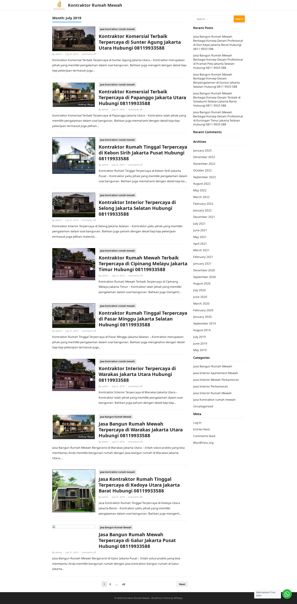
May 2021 (200, 237)
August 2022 (202, 183)
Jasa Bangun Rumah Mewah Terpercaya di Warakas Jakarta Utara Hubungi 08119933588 (141, 430)
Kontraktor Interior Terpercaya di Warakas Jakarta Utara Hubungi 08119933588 (137, 374)
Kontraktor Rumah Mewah (95, 5)
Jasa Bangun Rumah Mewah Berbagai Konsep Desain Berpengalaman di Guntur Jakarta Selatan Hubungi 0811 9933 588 (216, 80)
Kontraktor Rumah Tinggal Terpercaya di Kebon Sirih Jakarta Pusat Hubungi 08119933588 (143, 153)
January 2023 (202, 150)
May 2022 (200, 190)
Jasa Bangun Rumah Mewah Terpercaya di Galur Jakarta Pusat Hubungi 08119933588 (137, 540)
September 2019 (204, 323)
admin (58, 54)
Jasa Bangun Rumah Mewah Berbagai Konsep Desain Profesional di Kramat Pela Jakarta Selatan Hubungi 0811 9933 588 (218, 61)
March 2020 (201, 303)
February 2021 (203, 257)
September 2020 (204, 277)
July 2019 (199, 337)
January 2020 (202, 317)
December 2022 (204, 157)
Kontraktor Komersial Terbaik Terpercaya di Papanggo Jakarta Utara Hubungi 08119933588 (142, 97)
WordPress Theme (160, 598)
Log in (197, 423)
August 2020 (202, 283)
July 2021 (199, 223)
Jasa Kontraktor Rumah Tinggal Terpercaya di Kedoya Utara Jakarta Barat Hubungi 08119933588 (139, 485)
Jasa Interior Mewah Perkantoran (216, 380)
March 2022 (201, 197)
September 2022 (204, 177)
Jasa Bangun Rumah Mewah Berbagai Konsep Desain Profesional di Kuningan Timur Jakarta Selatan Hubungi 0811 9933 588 (218, 118)
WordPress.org (203, 443)
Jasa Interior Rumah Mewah (212, 393)
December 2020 (204, 270)
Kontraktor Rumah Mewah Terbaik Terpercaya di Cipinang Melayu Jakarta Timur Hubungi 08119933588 (143, 263)
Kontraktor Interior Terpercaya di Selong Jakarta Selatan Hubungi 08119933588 (137, 208)
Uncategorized (203, 406)
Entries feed (201, 429)
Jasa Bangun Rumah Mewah (115, 416)
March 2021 (201, 250)
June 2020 (200, 297)
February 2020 (203, 310)
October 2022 (202, 170)
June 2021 (200, 230)
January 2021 (202, 263)
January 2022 (202, 210)
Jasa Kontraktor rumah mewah (117, 29)
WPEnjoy (178, 598)
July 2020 (199, 290)
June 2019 (200, 343)
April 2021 (200, 244)
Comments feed (204, 436)
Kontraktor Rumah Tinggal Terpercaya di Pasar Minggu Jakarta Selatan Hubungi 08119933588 (143, 319)
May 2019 (200, 350)
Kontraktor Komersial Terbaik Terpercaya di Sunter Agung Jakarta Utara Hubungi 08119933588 (140, 42)
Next (182, 584)
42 (123, 584)
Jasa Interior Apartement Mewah (215, 373)
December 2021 (204, 217)
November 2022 (204, 164)
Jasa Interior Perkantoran (210, 386)
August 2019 (202, 330)
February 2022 (203, 204)
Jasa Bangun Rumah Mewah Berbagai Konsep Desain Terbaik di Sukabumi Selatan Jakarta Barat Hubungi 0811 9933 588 (216, 99)
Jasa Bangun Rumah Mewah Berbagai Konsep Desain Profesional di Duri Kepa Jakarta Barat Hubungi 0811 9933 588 (218, 42)
